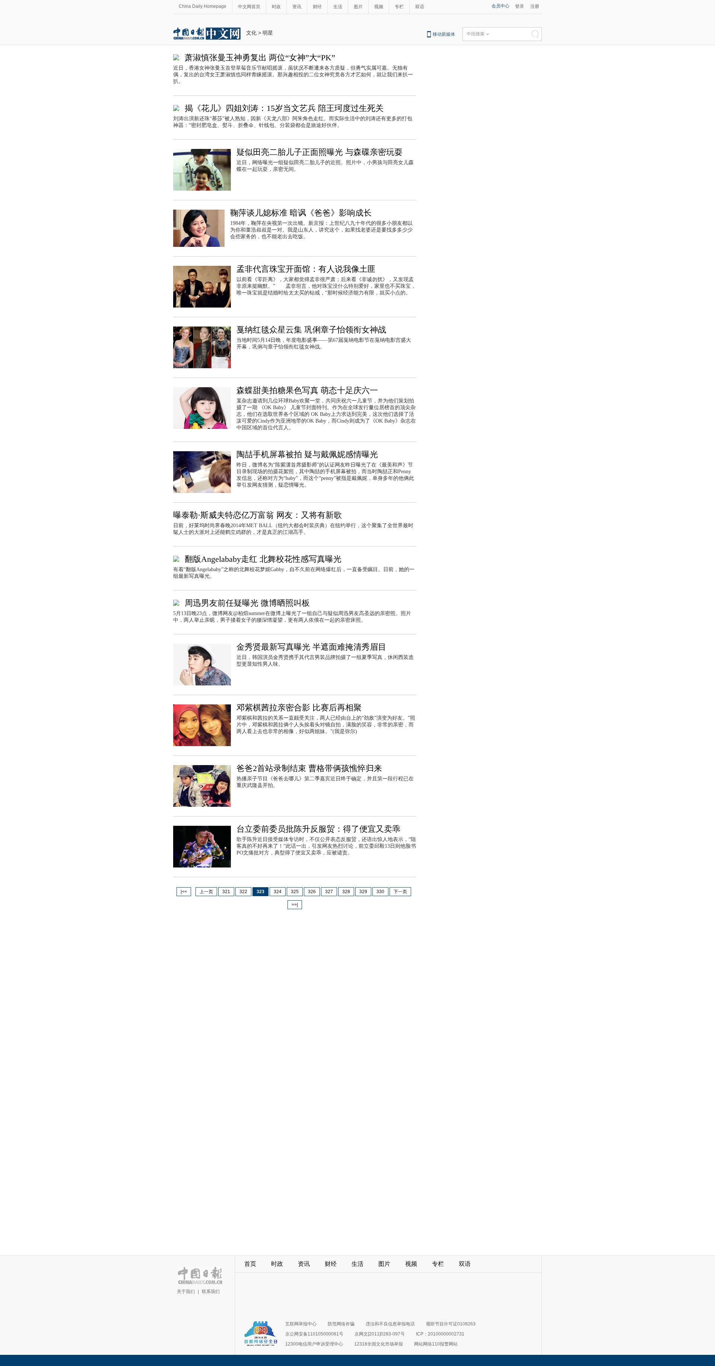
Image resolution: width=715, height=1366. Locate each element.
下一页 (400, 891)
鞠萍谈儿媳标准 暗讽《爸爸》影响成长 (301, 212)
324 (278, 891)
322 (243, 891)
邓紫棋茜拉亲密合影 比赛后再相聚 (299, 707)
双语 (419, 6)
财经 (317, 6)
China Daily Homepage (202, 6)
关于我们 (186, 1291)
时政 (276, 6)
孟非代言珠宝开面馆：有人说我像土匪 (306, 269)
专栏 (399, 6)
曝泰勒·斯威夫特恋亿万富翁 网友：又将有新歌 (257, 515)
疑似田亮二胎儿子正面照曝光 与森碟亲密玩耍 (319, 152)
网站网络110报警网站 (436, 1344)
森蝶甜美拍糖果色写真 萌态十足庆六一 (307, 390)
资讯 (296, 6)
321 (226, 891)
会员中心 (500, 6)
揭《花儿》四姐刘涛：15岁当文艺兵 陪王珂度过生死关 (284, 108)
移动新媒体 (444, 34)
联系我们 (211, 1291)
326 (312, 891)
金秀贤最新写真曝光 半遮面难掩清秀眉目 (311, 647)
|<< (184, 891)
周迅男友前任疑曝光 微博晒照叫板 (247, 603)
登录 (519, 6)
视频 (378, 6)
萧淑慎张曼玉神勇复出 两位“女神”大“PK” (260, 57)
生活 (337, 6)
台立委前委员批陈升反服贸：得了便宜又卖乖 (318, 829)
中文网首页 (249, 6)
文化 (251, 33)
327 (329, 891)
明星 (268, 33)
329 (363, 891)
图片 (358, 6)
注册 (534, 6)
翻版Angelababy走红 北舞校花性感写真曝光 (263, 559)
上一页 (206, 891)
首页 (250, 1264)
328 (346, 891)
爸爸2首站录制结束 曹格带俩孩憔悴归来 (309, 768)
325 (295, 891)
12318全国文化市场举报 (378, 1344)
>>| (295, 904)
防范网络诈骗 (341, 1324)
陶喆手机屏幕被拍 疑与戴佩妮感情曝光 (307, 454)
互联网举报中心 (301, 1324)
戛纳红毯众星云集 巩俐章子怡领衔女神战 (311, 329)
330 (380, 891)
